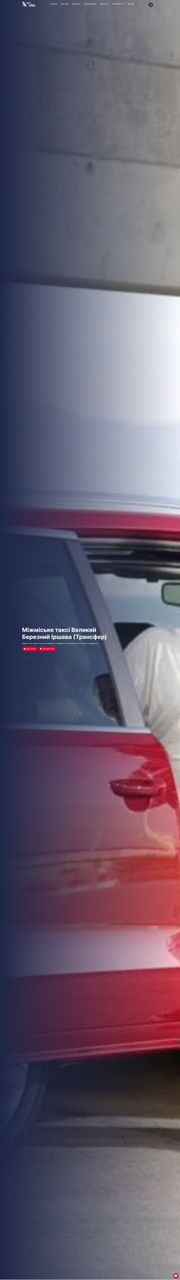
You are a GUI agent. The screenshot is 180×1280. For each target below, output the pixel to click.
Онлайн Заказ (90, 4)
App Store (30, 649)
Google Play (48, 649)
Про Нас (64, 4)
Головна (53, 4)
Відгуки (131, 4)
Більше (103, 4)
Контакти (76, 4)
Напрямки (116, 4)
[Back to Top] (4, 1276)
